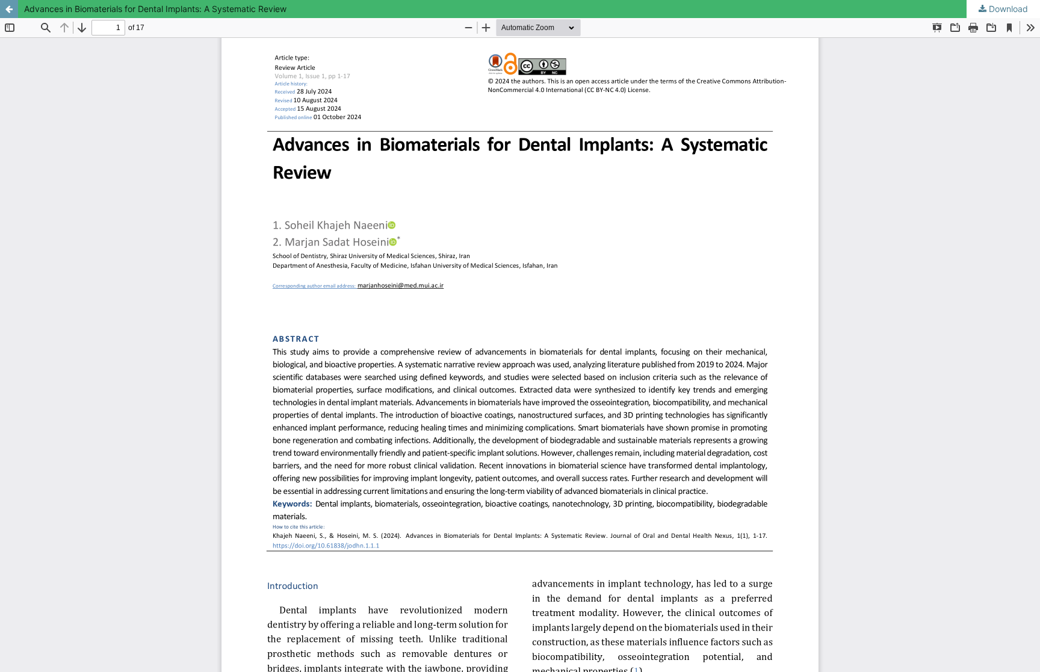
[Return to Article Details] (9, 9)
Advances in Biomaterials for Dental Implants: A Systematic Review (155, 9)
